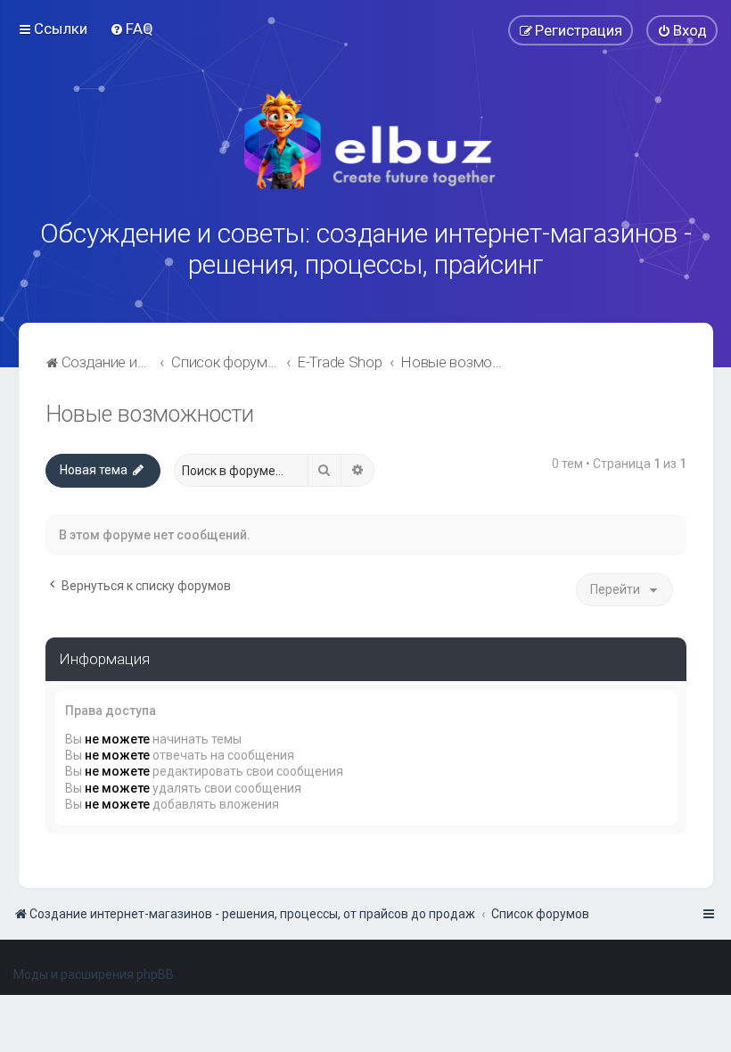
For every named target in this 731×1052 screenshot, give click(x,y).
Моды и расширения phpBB (93, 974)
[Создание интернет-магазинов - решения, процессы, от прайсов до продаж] (365, 140)
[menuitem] (131, 28)
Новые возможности (149, 414)
